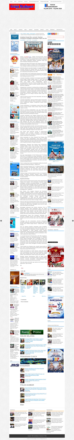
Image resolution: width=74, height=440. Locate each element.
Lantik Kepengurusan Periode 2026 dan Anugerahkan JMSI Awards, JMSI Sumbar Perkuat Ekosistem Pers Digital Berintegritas (55, 182)
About (11, 1)
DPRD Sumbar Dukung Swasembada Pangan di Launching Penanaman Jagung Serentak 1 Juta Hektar (58, 78)
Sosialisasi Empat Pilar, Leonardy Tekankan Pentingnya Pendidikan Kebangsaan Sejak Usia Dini (33, 37)
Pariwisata (52, 29)
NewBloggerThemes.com (43, 438)
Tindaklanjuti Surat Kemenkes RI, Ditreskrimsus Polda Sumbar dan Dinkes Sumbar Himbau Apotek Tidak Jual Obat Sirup (58, 105)
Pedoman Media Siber (44, 1)
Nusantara (36, 29)
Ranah (15, 29)
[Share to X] (23, 271)
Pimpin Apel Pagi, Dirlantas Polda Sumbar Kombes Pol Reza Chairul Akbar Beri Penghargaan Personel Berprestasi (35, 389)
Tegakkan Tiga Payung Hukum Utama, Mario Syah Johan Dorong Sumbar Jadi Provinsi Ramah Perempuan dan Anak (35, 352)
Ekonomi (21, 29)
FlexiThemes (32, 438)
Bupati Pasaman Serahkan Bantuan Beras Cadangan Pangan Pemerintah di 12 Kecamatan (57, 87)
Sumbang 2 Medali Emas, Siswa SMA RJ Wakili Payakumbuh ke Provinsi (57, 335)
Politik (47, 29)
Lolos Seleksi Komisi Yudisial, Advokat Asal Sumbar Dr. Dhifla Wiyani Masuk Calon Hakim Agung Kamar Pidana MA (58, 96)
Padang (28, 33)
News (25, 29)
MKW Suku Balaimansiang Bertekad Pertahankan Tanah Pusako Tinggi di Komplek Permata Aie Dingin (57, 123)
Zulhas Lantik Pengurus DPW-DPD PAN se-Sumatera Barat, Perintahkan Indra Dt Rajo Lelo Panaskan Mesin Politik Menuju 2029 (14, 260)
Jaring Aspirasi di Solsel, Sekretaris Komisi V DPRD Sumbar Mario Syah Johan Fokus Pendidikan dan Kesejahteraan (35, 346)
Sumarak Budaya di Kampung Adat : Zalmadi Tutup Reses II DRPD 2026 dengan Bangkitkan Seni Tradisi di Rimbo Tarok (36, 415)
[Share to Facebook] (24, 271)
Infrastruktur (59, 29)
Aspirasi (42, 29)
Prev (1, 220)
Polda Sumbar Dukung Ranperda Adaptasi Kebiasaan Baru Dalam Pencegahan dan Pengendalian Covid (57, 131)
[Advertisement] (37, 20)
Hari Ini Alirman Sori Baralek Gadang (29, 287)
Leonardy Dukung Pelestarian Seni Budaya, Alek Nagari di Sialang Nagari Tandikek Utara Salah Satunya (42, 290)
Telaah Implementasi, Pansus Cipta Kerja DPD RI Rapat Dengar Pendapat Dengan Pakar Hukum (35, 290)
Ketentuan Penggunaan (34, 1)
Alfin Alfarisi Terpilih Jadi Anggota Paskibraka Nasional (57, 329)
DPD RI (24, 33)
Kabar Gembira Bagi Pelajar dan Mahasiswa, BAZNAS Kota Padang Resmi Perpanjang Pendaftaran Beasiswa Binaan (55, 429)
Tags (54, 74)
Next (73, 220)
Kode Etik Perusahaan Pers (56, 1)
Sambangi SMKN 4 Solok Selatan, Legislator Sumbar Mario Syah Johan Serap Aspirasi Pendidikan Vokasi (34, 340)
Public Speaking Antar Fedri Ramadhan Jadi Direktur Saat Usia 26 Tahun (21, 413)
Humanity (30, 29)
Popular (50, 74)
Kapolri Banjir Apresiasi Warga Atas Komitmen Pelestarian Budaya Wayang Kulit (39, 421)
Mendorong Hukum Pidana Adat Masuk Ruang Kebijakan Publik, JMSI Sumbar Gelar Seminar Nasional (55, 175)
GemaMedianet (36, 435)
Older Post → (44, 296)
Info (15, 1)
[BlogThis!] (22, 271)
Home (11, 29)
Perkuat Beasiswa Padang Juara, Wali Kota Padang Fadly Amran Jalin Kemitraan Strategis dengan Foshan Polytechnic (55, 421)
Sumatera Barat (32, 33)
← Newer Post (23, 296)
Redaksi (25, 1)
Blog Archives (59, 74)
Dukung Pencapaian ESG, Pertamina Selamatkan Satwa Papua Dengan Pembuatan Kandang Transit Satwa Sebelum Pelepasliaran (55, 281)
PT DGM (45, 435)
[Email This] (21, 271)
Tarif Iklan (20, 1)
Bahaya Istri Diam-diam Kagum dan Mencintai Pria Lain (17, 320)
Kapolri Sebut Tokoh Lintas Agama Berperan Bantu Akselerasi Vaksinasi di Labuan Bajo (58, 114)
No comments (34, 40)
